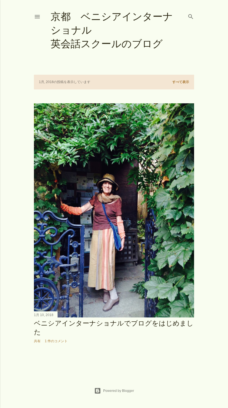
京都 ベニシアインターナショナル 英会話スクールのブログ (126, 30)
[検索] (190, 15)
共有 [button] (37, 341)
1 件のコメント (56, 341)
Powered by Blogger (118, 391)
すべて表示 (180, 82)
